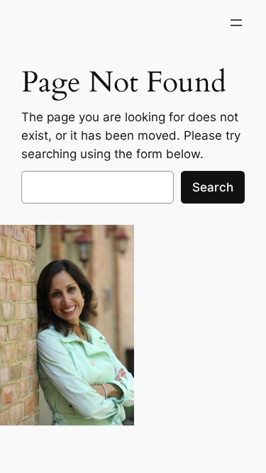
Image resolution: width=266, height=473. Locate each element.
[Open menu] (236, 22)
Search (212, 187)
